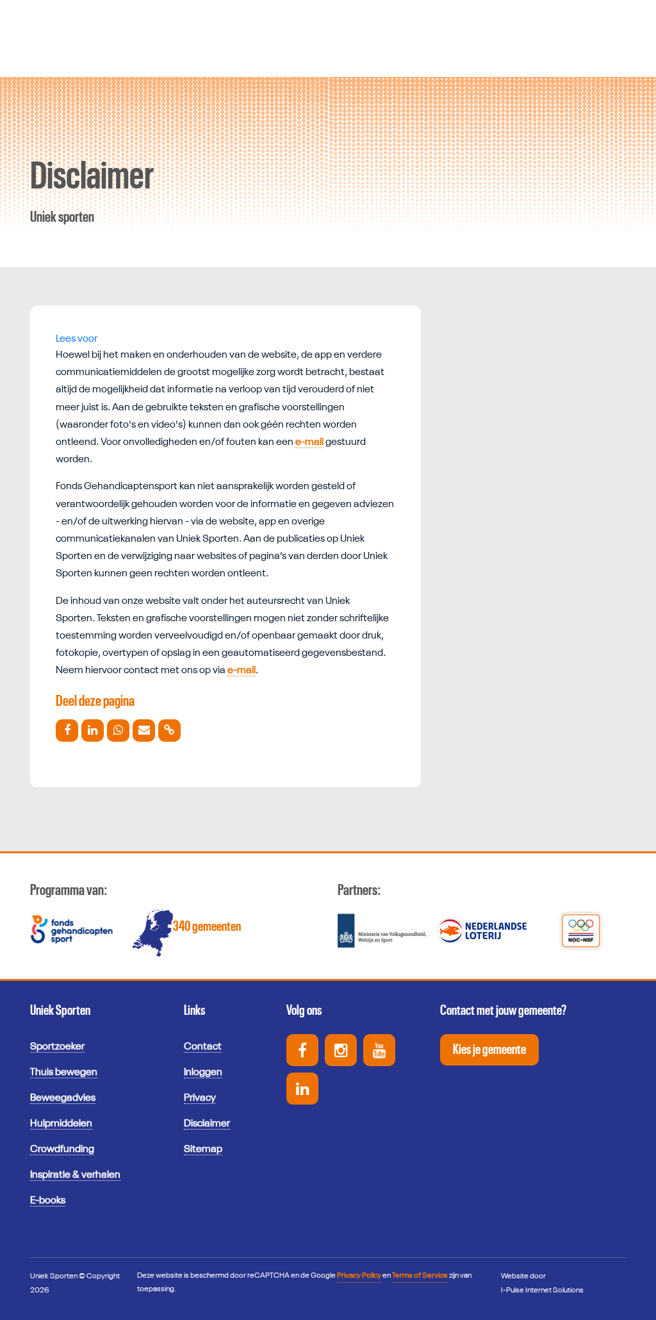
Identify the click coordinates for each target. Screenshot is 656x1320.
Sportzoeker (57, 1047)
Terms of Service (420, 1276)
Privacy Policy (359, 1276)
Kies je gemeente (489, 1049)
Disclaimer (207, 1124)
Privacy (200, 1098)
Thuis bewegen (63, 1072)
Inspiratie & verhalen (75, 1175)
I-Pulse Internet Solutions (542, 1290)
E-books (47, 1201)
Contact (203, 1047)
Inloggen (203, 1072)
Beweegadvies (62, 1098)
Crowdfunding (62, 1149)
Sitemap (203, 1149)
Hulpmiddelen (61, 1124)
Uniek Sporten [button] (60, 1010)
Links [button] (194, 1010)
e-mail (309, 442)
